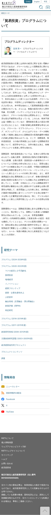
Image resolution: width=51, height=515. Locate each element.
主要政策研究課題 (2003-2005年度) (17, 338)
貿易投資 (9, 275)
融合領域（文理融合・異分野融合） (20, 301)
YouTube (10, 412)
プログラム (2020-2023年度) (14, 266)
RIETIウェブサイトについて (13, 451)
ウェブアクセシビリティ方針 (13, 446)
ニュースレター (12, 386)
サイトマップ (7, 455)
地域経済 (9, 279)
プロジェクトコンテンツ (11, 352)
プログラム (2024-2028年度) (14, 259)
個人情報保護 (7, 442)
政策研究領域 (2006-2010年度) (15, 332)
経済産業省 (6, 467)
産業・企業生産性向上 (14, 292)
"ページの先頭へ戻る (45, 511)
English (37, 2)
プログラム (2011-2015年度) (13, 325)
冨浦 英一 (17, 48)
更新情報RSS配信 (13, 393)
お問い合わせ (7, 463)
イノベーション (11, 284)
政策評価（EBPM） (13, 306)
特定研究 (9, 310)
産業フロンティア (12, 288)
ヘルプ (4, 459)
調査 (3, 358)
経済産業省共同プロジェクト (13, 345)
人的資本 (9, 297)
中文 (45, 2)
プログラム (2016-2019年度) (13, 318)
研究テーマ (5, 13)
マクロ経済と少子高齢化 (15, 271)
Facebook (10, 399)
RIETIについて (7, 438)
